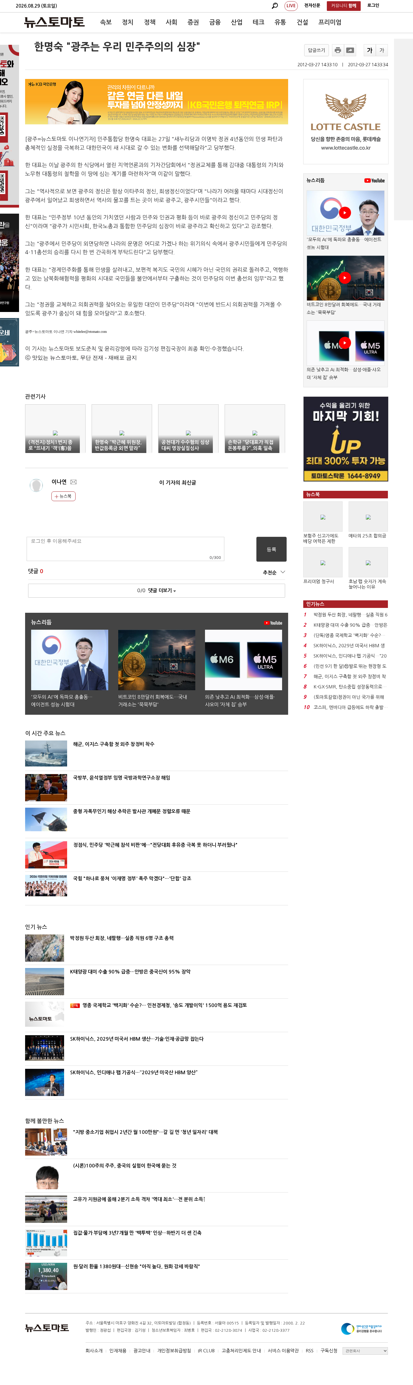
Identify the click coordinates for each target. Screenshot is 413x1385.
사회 (171, 22)
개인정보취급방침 (174, 1350)
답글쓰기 (316, 50)
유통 (280, 22)
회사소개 (94, 1350)
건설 (302, 22)
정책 (149, 22)
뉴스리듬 (316, 180)
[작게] (382, 50)
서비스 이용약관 (283, 1350)
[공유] (350, 50)
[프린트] (338, 50)
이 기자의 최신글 (177, 482)
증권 (193, 22)
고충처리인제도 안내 (241, 1350)
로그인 (373, 5)
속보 (106, 22)
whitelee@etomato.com (90, 332)
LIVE (291, 6)
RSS (310, 1350)
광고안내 (141, 1350)
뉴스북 (64, 496)
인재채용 (117, 1350)
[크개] (370, 50)
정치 (127, 22)
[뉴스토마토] (54, 22)
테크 (258, 22)
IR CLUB (206, 1350)
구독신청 (328, 1350)
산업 (236, 22)
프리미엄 (329, 22)
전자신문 (312, 5)
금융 (215, 22)
